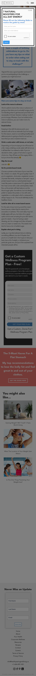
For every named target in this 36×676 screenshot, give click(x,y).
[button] (32, 2)
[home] (7, 2)
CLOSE (30, 10)
